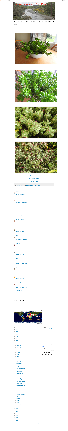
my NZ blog (26, 21)
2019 (17, 340)
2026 (17, 327)
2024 (17, 331)
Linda (17, 258)
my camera (33, 21)
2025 (17, 329)
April (18, 400)
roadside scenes (20, 365)
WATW (18, 359)
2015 (17, 409)
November (19, 347)
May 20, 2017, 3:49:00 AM (21, 231)
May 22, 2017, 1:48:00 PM (21, 278)
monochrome (19, 371)
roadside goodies (20, 389)
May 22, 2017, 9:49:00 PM (21, 287)
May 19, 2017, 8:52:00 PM (21, 202)
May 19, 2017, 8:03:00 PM (21, 194)
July (18, 354)
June (18, 356)
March (18, 402)
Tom (17, 275)
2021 (17, 336)
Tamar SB (18, 198)
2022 (17, 334)
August (18, 352)
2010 (17, 418)
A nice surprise (20, 375)
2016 (17, 408)
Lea (16, 228)
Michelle (18, 235)
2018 (17, 342)
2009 (17, 420)
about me (20, 21)
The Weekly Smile (34, 175)
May (18, 358)
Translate (51, 328)
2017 (17, 343)
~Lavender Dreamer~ (20, 219)
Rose (17, 267)
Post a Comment (18, 290)
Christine (18, 243)
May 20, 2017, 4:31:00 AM (21, 239)
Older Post (51, 292)
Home (15, 21)
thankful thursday (29, 185)
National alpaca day (21, 385)
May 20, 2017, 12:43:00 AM (21, 224)
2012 (17, 415)
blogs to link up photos (49, 21)
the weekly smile (36, 185)
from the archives (20, 376)
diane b (17, 191)
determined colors (21, 394)
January (19, 405)
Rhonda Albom (19, 282)
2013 (17, 413)
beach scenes (20, 361)
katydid (18, 398)
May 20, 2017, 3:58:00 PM (21, 263)
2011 (17, 417)
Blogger (40, 423)
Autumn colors (20, 363)
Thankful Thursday (34, 181)
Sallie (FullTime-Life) (20, 250)
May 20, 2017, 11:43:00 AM (21, 254)
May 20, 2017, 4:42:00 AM (21, 246)
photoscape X (40, 21)
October (19, 349)
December (19, 345)
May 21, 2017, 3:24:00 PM (21, 271)
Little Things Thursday (34, 178)
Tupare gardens (20, 373)
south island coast (21, 381)
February (19, 404)
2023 (17, 333)
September (19, 350)
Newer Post (16, 292)
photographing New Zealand (32, 4)
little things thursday (21, 185)
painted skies (19, 383)
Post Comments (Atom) (25, 295)
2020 (17, 338)
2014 (17, 411)
